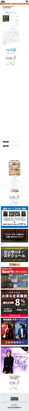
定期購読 (14, 185)
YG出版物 (6, 3)
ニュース (2, 3)
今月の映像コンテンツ (14, 181)
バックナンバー (14, 187)
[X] (11, 191)
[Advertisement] (11, 103)
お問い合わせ (3, 394)
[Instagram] (13, 191)
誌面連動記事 (11, 3)
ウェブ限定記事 (16, 3)
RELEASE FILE (22, 3)
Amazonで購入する (14, 183)
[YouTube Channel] (15, 191)
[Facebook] (18, 191)
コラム (26, 3)
